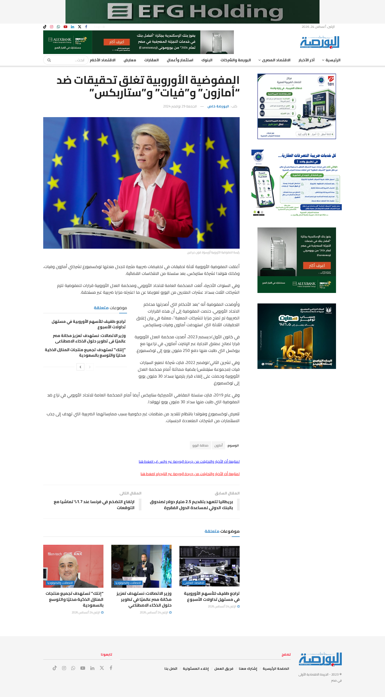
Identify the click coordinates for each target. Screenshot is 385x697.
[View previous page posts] (90, 367)
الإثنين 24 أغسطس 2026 (222, 606)
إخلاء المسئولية (196, 668)
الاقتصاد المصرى (276, 60)
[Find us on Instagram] (51, 27)
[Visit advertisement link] (192, 12)
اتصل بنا (170, 668)
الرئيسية (333, 60)
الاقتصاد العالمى (194, 583)
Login (98, 27)
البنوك (206, 60)
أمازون (218, 445)
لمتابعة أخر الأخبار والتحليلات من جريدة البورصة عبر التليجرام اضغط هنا (190, 473)
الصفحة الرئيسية (276, 668)
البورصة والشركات (236, 60)
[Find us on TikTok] (44, 27)
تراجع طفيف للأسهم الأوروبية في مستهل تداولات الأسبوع (89, 324)
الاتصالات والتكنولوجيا (128, 583)
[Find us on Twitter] (79, 27)
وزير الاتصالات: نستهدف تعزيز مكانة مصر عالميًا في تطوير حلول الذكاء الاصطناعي (89, 338)
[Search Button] (47, 60)
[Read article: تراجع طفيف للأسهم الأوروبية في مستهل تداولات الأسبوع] (209, 566)
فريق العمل (223, 668)
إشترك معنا (248, 668)
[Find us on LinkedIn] (72, 27)
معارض (130, 60)
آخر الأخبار (307, 60)
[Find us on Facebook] (86, 27)
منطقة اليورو (200, 445)
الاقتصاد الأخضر (103, 60)
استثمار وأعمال (180, 60)
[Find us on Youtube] (65, 27)
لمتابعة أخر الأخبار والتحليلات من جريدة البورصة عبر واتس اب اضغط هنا (189, 461)
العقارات (151, 60)
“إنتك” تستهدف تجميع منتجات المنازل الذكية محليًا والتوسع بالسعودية (85, 352)
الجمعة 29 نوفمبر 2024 (180, 106)
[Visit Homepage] (321, 42)
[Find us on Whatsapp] (58, 27)
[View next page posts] (80, 367)
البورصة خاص (218, 106)
